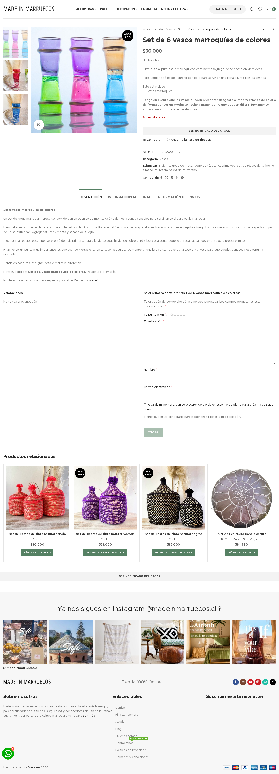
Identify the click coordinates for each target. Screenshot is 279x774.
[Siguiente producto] (273, 29)
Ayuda (120, 721)
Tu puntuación (155, 314)
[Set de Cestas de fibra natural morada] (105, 498)
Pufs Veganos (252, 539)
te (156, 170)
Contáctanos (131, 742)
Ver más (89, 715)
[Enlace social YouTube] (250, 682)
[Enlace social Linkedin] (177, 178)
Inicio (146, 29)
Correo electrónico (158, 387)
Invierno (164, 165)
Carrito (120, 707)
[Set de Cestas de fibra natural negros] (173, 498)
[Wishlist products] (260, 9)
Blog (118, 729)
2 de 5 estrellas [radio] (174, 314)
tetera (163, 170)
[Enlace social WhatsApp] (265, 682)
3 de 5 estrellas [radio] (177, 314)
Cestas (37, 539)
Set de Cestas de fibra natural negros (173, 534)
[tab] (90, 195)
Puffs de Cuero (231, 539)
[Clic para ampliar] (39, 125)
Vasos (170, 29)
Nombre (150, 369)
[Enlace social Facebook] (161, 178)
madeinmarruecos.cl (22, 668)
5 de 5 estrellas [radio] (184, 314)
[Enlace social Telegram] (182, 178)
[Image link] (27, 682)
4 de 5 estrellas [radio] (181, 314)
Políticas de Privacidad (130, 750)
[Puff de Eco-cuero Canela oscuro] (241, 498)
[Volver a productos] (268, 29)
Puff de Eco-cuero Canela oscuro (241, 534)
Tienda (158, 29)
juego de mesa (182, 165)
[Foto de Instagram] (25, 642)
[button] (37, 552)
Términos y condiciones (132, 757)
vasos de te (177, 170)
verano (192, 170)
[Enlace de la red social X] (166, 178)
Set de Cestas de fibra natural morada (105, 534)
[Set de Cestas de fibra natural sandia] (37, 498)
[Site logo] (29, 9)
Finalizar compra (228, 9)
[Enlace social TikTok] (273, 682)
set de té (243, 165)
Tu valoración (154, 321)
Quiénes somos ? (127, 736)
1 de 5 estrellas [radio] (171, 314)
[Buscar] (252, 9)
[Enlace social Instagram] (243, 682)
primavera (229, 165)
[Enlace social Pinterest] (172, 178)
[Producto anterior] (263, 29)
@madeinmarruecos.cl (181, 609)
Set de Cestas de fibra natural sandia (37, 534)
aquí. (95, 280)
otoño (216, 165)
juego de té (202, 165)
